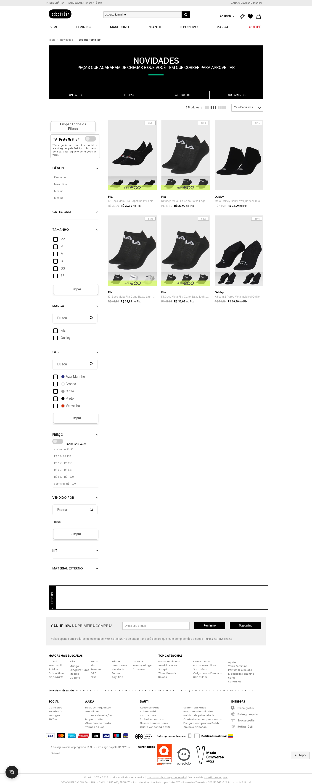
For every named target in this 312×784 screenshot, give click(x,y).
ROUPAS (129, 95)
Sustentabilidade (194, 707)
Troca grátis (246, 720)
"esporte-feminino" (89, 39)
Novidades (66, 39)
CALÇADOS (75, 95)
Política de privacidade (198, 715)
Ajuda (232, 662)
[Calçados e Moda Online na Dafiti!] (60, 13)
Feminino (210, 625)
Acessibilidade (149, 707)
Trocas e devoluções (99, 715)
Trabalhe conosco (152, 719)
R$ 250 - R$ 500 (63, 470)
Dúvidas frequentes (98, 707)
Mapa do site (94, 719)
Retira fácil (245, 727)
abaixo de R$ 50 (63, 449)
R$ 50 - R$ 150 (62, 456)
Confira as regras (215, 777)
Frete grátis (246, 708)
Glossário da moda (98, 723)
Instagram (55, 715)
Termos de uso (95, 727)
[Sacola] (259, 16)
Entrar (226, 15)
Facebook (55, 711)
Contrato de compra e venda (202, 719)
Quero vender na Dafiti (155, 727)
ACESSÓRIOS (182, 95)
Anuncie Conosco (195, 727)
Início (52, 39)
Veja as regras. (114, 638)
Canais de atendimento (246, 2)
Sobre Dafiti (148, 711)
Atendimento (94, 711)
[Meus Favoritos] (251, 16)
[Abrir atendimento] (11, 772)
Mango (74, 666)
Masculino (245, 625)
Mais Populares (243, 107)
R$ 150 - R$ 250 (63, 463)
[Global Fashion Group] (143, 736)
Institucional (148, 715)
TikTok (53, 719)
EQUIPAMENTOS (236, 95)
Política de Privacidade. (218, 638)
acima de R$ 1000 (65, 483)
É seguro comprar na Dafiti (201, 723)
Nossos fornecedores (154, 723)
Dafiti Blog (56, 707)
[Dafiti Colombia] (230, 736)
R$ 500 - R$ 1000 (64, 476)
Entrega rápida (248, 714)
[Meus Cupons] (243, 16)
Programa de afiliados (198, 711)
